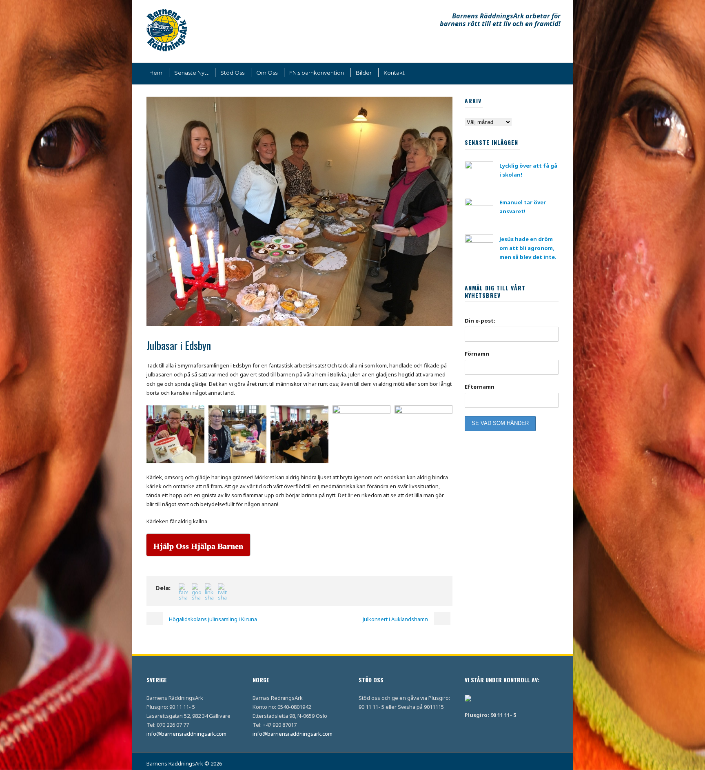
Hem (155, 72)
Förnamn (477, 353)
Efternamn (479, 386)
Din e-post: (480, 320)
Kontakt (394, 72)
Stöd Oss (232, 72)
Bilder (364, 72)
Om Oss (266, 72)
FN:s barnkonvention (316, 72)
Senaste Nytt (191, 72)
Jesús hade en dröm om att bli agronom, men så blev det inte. (527, 248)
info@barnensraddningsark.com (186, 733)
